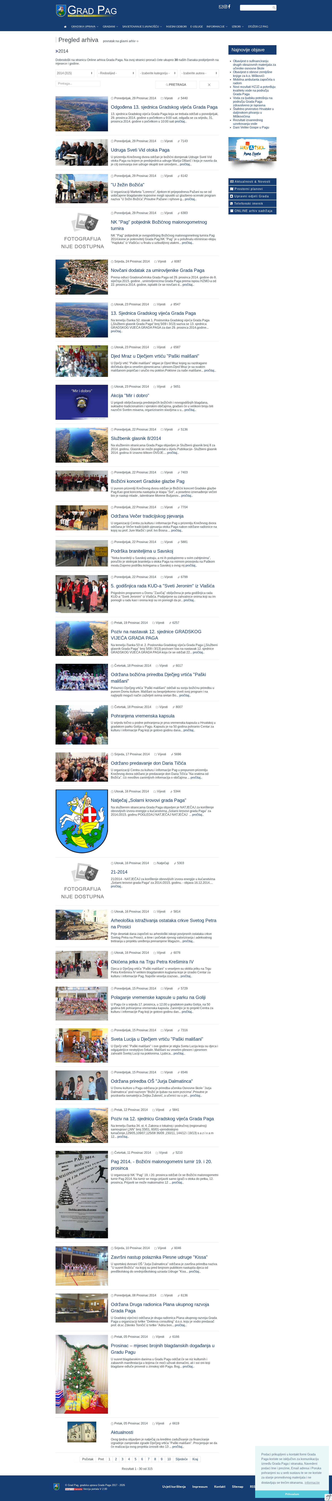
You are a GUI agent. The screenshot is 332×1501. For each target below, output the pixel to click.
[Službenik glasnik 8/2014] (82, 444)
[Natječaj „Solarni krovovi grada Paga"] (82, 821)
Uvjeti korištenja (174, 1486)
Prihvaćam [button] (292, 1494)
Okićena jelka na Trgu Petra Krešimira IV (152, 961)
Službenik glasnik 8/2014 (136, 438)
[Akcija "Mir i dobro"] (82, 402)
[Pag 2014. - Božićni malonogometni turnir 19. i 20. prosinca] (82, 1194)
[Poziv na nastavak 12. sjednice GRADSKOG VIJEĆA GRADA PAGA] (82, 638)
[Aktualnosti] (81, 1431)
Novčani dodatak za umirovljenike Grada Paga (157, 270)
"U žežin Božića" (127, 184)
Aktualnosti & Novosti (252, 181)
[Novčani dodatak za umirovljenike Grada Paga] (82, 276)
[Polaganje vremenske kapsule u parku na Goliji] (82, 1003)
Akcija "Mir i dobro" (130, 395)
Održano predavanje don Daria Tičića (148, 763)
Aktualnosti (122, 1432)
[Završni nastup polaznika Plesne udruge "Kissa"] (82, 1265)
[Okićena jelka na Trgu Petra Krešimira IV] (82, 964)
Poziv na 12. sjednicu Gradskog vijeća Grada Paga (162, 1118)
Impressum (200, 1486)
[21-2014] (82, 881)
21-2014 (119, 872)
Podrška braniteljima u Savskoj (142, 551)
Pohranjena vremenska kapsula (142, 715)
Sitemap (237, 1486)
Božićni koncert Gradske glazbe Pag (147, 481)
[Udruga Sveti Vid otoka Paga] (82, 152)
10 (169, 1459)
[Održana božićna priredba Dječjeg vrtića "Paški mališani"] (82, 677)
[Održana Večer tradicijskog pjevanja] (82, 517)
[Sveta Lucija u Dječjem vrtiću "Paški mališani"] (82, 1045)
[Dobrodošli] (66, 26)
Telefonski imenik (248, 203)
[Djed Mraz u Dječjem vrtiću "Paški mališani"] (82, 360)
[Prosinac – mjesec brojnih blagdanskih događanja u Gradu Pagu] (82, 1374)
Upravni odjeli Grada (251, 196)
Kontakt (219, 1486)
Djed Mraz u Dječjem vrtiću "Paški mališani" (155, 356)
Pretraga (177, 84)
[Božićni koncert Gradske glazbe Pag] (82, 480)
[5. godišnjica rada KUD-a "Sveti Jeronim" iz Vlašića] (82, 593)
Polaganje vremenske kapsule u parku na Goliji (158, 997)
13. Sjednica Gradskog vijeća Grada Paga (153, 313)
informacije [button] (312, 1482)
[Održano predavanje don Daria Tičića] (82, 766)
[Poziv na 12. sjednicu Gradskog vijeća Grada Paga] (82, 1125)
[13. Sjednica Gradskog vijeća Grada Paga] (82, 319)
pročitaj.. (180, 121)
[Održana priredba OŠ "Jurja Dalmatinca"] (82, 1085)
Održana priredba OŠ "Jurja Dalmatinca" (152, 1081)
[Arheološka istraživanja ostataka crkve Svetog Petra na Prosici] (82, 924)
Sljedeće (182, 1459)
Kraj (195, 1459)
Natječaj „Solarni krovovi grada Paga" (148, 800)
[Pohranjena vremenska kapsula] (82, 724)
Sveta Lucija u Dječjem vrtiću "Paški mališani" (157, 1039)
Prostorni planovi (248, 189)
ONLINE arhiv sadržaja (253, 210)
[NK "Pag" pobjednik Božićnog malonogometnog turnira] (82, 231)
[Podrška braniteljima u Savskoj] (82, 553)
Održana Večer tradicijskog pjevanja (147, 516)
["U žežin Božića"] (82, 188)
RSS (252, 1486)
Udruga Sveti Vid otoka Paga (140, 149)
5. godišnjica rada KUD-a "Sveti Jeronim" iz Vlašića (162, 585)
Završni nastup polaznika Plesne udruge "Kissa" (159, 1257)
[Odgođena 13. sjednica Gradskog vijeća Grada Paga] (82, 113)
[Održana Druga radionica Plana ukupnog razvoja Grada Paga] (82, 1307)
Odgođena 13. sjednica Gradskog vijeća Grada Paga (164, 107)
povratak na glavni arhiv (119, 41)
